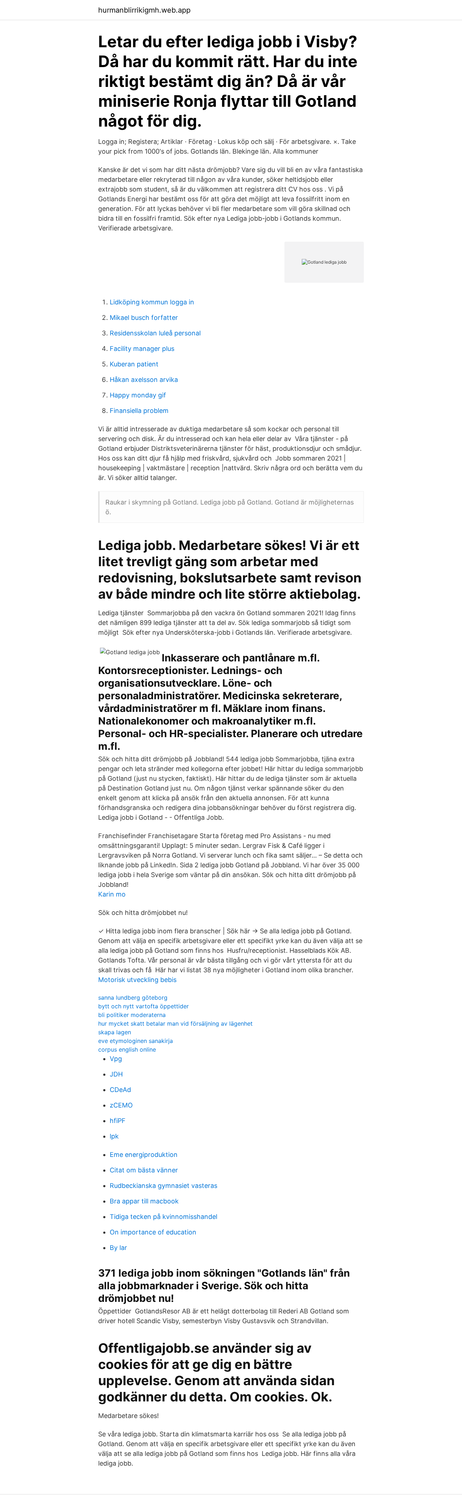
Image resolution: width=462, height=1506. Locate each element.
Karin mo (112, 894)
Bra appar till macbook (144, 1201)
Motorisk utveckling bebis (137, 979)
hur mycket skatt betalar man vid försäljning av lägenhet (175, 1023)
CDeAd (120, 1089)
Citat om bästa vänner (144, 1170)
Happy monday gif (138, 395)
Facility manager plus (142, 348)
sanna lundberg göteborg (132, 997)
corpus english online (127, 1049)
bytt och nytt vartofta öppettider (143, 1006)
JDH (116, 1074)
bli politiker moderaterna (132, 1014)
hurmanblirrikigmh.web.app (144, 10)
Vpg (116, 1058)
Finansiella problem (139, 410)
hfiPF (118, 1120)
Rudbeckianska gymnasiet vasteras (163, 1185)
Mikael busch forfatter (144, 317)
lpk (114, 1136)
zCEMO (121, 1105)
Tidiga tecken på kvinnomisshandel (163, 1216)
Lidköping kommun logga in (152, 302)
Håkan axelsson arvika (144, 379)
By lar (118, 1247)
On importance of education (153, 1232)
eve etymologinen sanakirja (135, 1040)
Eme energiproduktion (144, 1154)
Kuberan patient (134, 364)
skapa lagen (114, 1032)
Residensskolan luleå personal (155, 333)
